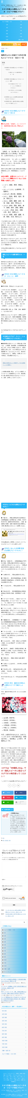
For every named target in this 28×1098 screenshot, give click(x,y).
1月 (21, 21)
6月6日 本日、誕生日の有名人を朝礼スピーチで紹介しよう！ (15, 102)
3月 (21, 24)
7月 (21, 30)
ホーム (5, 1073)
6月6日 (6, 840)
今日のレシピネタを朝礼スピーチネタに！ (16, 91)
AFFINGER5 (19, 1095)
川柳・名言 (21, 39)
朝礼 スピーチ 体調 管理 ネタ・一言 (16, 73)
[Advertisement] (14, 440)
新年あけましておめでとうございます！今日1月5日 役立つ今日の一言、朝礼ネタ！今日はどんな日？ (13, 998)
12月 (7, 39)
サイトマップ (7, 972)
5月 (21, 27)
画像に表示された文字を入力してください (12, 886)
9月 (21, 33)
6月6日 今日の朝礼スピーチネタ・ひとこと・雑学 (15, 80)
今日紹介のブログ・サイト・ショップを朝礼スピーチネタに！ (15, 85)
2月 (7, 24)
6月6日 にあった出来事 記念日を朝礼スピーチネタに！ (14, 98)
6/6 (9, 840)
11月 (21, 36)
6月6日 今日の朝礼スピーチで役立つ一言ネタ (14, 68)
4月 (7, 27)
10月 (7, 36)
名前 (3, 879)
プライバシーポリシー (17, 1075)
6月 (7, 30)
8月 (7, 33)
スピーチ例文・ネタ (7, 21)
